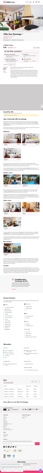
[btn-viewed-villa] (33, 2)
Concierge (5, 421)
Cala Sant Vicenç (7, 36)
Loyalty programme (6, 428)
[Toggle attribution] (41, 109)
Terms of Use (5, 434)
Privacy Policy (5, 435)
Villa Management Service (7, 423)
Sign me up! (37, 444)
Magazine (5, 426)
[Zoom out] (41, 107)
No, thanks (12, 470)
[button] (21, 119)
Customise (5, 470)
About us (4, 416)
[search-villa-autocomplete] (28, 2)
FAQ (4, 419)
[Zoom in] (41, 105)
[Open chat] (40, 470)
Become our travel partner (7, 429)
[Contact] (26, 2)
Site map (4, 420)
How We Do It (14, 289)
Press (4, 427)
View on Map (13, 36)
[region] (21, 97)
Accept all (19, 470)
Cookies (4, 436)
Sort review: (5, 64)
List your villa (5, 422)
